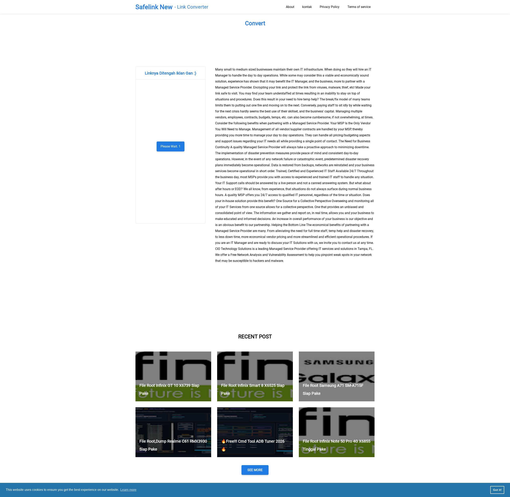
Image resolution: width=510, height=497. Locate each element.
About (290, 7)
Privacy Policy (329, 7)
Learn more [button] (128, 489)
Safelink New (154, 7)
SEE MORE (255, 470)
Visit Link (170, 146)
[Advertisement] (255, 46)
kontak (307, 7)
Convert (255, 23)
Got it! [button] (497, 489)
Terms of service (359, 7)
